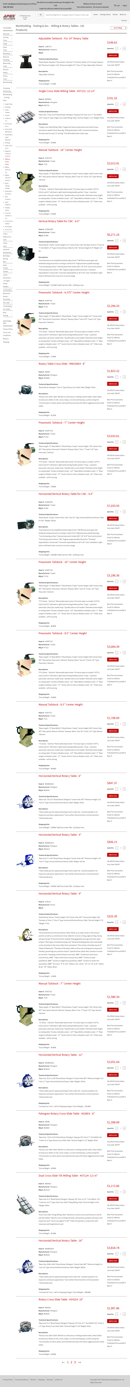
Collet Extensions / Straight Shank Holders (7, 281)
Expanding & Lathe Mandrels (8, 137)
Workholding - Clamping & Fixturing (7, 86)
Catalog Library (105, 14)
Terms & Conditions (21, 1380)
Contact (124, 20)
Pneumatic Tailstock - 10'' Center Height (62, 562)
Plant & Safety (5, 71)
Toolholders (7, 290)
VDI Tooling (8, 227)
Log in (125, 5)
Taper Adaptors (8, 203)
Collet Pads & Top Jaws (7, 237)
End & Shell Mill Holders (8, 130)
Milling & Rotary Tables (7, 161)
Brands (115, 14)
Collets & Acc (8, 119)
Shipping (6, 342)
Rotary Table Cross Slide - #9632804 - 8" (62, 363)
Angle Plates (9, 104)
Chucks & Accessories (7, 250)
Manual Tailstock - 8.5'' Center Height (61, 704)
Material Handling (6, 58)
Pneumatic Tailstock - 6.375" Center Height (64, 292)
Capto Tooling (7, 111)
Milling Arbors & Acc (7, 169)
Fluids (5, 44)
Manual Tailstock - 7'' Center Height (60, 983)
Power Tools (5, 77)
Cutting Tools (5, 38)
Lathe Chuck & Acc (8, 147)
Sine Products (8, 198)
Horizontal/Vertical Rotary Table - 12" (61, 1055)
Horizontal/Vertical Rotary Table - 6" (60, 776)
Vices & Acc (8, 229)
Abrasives (6, 34)
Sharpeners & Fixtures (8, 192)
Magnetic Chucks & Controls (8, 153)
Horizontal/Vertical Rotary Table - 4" (60, 834)
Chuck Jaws (5, 244)
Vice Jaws (6, 303)
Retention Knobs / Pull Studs (6, 296)
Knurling (7, 143)
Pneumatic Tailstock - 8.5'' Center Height (63, 633)
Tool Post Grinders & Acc (8, 215)
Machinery (6, 53)
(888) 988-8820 (8, 7)
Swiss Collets (5, 266)
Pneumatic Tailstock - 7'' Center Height (62, 422)
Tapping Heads (7, 209)
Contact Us (58, 1380)
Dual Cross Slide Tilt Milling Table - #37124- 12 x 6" (68, 1175)
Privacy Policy (8, 329)
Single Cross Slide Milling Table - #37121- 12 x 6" (67, 91)
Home (95, 14)
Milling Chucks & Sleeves (8, 177)
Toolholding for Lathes (7, 307)
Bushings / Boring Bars (6, 259)
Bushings (8, 107)
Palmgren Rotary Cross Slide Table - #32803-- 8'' (67, 1113)
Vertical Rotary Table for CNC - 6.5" (59, 221)
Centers (7, 115)
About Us (123, 14)
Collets (5, 271)
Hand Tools (5, 48)
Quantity (110, 48)
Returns (6, 339)
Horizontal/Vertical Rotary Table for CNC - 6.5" (66, 494)
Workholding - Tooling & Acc (7, 97)
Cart (118, 5)
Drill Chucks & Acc (8, 125)
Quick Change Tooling (7, 185)
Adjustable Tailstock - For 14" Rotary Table (63, 38)
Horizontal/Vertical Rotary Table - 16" (61, 1240)
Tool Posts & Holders (9, 222)
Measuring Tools (6, 64)
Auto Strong (5, 313)
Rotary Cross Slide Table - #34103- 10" (61, 1299)
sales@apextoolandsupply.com (19, 4)
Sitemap (50, 1380)
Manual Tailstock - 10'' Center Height (60, 150)
